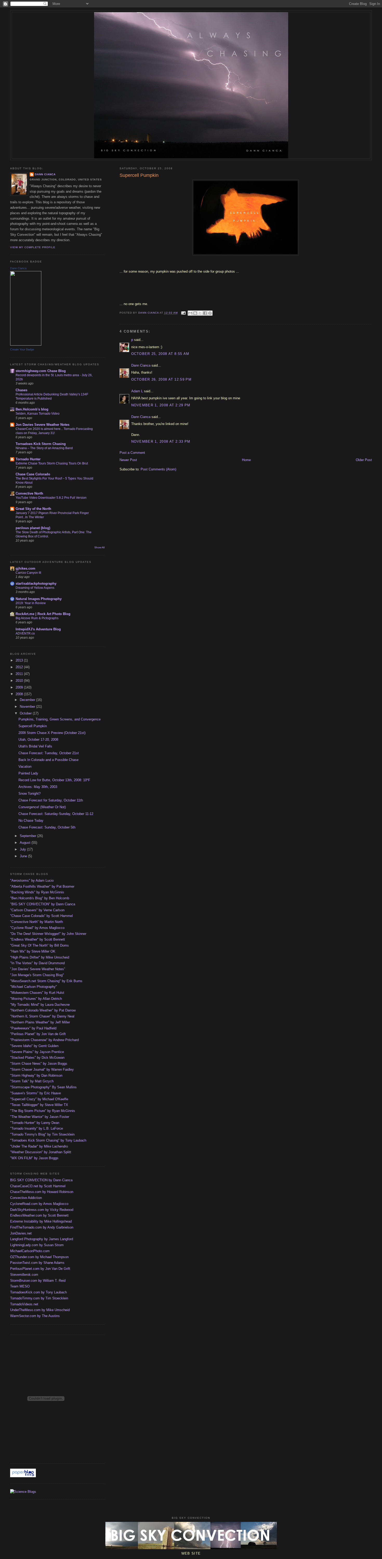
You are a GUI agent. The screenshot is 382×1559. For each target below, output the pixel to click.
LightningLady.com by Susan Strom (37, 1245)
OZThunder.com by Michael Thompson (39, 1257)
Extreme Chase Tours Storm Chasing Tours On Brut (52, 463)
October (26, 713)
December (28, 700)
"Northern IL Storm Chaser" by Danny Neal (42, 1016)
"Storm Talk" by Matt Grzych (32, 1081)
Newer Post (128, 460)
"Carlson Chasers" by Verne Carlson (37, 910)
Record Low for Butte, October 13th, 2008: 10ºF (54, 780)
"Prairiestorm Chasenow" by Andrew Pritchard (44, 1040)
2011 (20, 674)
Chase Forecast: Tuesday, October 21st (48, 753)
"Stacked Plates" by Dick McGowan (37, 1057)
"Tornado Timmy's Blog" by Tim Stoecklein (42, 1134)
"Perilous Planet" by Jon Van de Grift (38, 1034)
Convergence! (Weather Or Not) (42, 807)
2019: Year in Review (31, 603)
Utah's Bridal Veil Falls (35, 746)
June (24, 856)
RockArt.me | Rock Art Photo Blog (43, 614)
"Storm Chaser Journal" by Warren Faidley (42, 1069)
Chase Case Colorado (33, 474)
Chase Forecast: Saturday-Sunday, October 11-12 (55, 814)
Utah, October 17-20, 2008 (38, 739)
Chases (21, 390)
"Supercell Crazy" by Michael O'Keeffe (39, 1099)
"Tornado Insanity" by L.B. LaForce (36, 1128)
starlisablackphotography (36, 583)
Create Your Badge (22, 349)
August (25, 843)
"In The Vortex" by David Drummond (37, 963)
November (28, 706)
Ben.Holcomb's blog (32, 409)
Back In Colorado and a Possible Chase (48, 760)
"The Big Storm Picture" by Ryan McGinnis (42, 1111)
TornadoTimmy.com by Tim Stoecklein (39, 1298)
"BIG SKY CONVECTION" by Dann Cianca (42, 904)
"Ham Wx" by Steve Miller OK (32, 951)
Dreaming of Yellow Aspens (35, 588)
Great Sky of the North (33, 509)
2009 (20, 687)
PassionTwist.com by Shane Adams (37, 1263)
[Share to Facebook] (205, 313)
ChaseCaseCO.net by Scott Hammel (37, 1186)
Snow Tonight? (29, 793)
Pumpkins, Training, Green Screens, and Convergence (59, 719)
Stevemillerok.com (24, 1275)
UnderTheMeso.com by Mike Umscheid (40, 1310)
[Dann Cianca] (25, 344)
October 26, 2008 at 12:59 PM (161, 379)
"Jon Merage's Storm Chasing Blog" (37, 975)
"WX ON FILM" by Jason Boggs (34, 1158)
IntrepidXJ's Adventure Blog (38, 629)
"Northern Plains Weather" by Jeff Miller (40, 1022)
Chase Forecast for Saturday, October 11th (50, 800)
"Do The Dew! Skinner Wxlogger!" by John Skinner (48, 934)
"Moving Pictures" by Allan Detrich (36, 999)
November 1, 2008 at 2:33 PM (160, 441)
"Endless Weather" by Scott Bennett (37, 939)
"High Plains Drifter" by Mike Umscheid (39, 957)
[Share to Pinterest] (210, 313)
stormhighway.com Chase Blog (41, 371)
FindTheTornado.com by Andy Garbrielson (41, 1227)
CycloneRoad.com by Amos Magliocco (39, 1204)
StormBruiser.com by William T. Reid (37, 1281)
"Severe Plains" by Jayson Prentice (37, 1052)
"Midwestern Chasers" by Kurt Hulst (37, 993)
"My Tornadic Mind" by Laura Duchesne (40, 1005)
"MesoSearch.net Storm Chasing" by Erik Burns (46, 981)
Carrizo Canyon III (28, 573)
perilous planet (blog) (33, 528)
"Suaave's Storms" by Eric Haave (35, 1093)
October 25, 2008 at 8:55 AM (160, 354)
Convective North (29, 493)
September (28, 836)
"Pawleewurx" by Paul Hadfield (33, 1028)
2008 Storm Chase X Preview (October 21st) (51, 733)
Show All (99, 547)
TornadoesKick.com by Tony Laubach (38, 1292)
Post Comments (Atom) (158, 469)
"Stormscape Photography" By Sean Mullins (43, 1087)
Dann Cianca (140, 365)
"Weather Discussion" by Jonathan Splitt (40, 1152)
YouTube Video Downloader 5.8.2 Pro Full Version (51, 498)
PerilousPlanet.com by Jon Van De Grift (40, 1269)
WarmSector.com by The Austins (35, 1316)
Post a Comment (132, 453)
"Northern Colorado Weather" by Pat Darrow (43, 1010)
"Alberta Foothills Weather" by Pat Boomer (42, 886)
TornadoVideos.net (24, 1304)
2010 (20, 681)
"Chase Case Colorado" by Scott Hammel (41, 916)
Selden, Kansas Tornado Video (38, 413)
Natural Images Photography (39, 599)
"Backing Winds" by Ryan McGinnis (37, 892)
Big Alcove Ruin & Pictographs (37, 618)
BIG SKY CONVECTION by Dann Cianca (41, 1180)
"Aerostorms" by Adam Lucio (32, 880)
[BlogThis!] (195, 313)
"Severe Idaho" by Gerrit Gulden (34, 1046)
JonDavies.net (21, 1233)
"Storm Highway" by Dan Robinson (36, 1075)
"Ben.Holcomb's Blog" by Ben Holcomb (39, 898)
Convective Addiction (26, 1198)
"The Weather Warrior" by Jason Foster (39, 1117)
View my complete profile (32, 247)
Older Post (364, 460)
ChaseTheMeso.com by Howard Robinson (41, 1192)
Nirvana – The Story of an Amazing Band (44, 448)
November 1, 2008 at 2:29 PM (160, 405)
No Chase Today (30, 820)
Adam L (137, 391)
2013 (20, 660)
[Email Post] (183, 313)
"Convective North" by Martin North (36, 922)
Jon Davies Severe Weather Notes (42, 425)
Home (246, 460)
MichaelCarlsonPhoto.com (30, 1251)
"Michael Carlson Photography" (33, 987)
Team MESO (20, 1286)
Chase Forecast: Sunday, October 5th (46, 827)
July (23, 849)
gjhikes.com (25, 568)
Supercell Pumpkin (32, 726)
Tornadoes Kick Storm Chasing (41, 444)
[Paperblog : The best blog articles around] (23, 1476)
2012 (20, 667)
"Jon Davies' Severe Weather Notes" (37, 969)
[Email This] (190, 313)
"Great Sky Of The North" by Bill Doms (39, 945)
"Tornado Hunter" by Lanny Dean (34, 1123)
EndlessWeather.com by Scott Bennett (39, 1215)
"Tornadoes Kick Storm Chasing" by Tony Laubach (48, 1140)
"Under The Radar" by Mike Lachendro (39, 1146)
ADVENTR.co (25, 633)
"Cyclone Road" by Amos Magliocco (37, 928)
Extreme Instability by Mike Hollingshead (41, 1221)
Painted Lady (28, 773)
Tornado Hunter (28, 459)
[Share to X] (200, 313)
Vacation (24, 766)
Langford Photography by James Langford (41, 1239)
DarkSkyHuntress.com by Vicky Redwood (41, 1210)
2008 (20, 694)
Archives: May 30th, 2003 (37, 787)
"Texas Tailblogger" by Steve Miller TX (39, 1105)
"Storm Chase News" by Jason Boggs (38, 1063)
